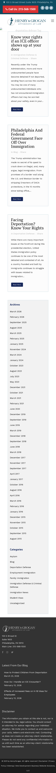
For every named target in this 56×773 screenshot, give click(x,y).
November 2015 (18, 522)
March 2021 (15, 398)
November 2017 (18, 463)
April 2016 (15, 495)
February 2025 (17, 338)
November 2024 (18, 349)
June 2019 (15, 425)
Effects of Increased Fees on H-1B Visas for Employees (26, 693)
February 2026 (17, 317)
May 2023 (14, 382)
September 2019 (18, 420)
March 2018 (15, 452)
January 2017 (16, 479)
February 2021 (17, 403)
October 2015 (16, 528)
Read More (17, 109)
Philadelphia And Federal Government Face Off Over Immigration (27, 138)
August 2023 (16, 371)
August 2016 (16, 490)
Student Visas (16, 598)
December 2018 (17, 436)
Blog (12, 562)
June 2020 (15, 409)
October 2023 (16, 365)
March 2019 (15, 430)
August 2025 (16, 328)
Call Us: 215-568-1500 (21, 9)
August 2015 (16, 539)
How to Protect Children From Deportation (25, 672)
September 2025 (18, 322)
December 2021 (17, 387)
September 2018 (18, 441)
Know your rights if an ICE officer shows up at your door (26, 43)
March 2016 (15, 501)
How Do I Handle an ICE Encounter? (22, 682)
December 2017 (17, 457)
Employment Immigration (22, 573)
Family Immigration (19, 578)
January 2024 (16, 360)
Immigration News (19, 592)
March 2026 (15, 311)
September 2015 (18, 533)
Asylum (13, 556)
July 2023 (14, 376)
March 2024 (16, 355)
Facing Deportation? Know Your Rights (27, 224)
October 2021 (16, 393)
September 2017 (18, 468)
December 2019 (17, 414)
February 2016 (17, 506)
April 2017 (15, 474)
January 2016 (16, 512)
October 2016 (16, 484)
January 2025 (16, 344)
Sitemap (10, 766)
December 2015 (17, 517)
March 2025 (15, 333)
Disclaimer (43, 761)
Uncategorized (17, 603)
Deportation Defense (20, 567)
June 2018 (15, 447)
